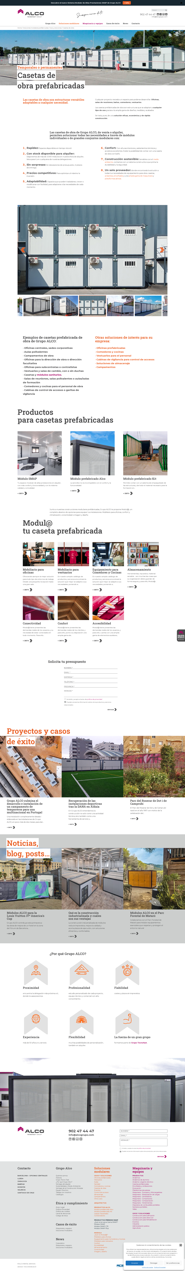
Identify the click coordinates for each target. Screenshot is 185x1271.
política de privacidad (94, 699)
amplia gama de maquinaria (141, 176)
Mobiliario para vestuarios (68, 571)
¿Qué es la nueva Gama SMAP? (106, 1222)
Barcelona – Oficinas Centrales (32, 1176)
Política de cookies (147, 1267)
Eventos (97, 1190)
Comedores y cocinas (110, 351)
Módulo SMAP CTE (101, 1226)
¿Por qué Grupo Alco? (64, 1182)
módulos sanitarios (49, 374)
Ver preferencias (173, 1263)
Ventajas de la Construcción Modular (69, 1188)
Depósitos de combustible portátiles (146, 1205)
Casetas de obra (100, 1188)
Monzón (21, 1187)
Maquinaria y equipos (93, 23)
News (125, 23)
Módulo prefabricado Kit (139, 478)
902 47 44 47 (147, 14)
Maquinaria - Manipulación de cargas (146, 1195)
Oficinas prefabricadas (110, 347)
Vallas (135, 1209)
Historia (59, 1178)
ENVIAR (111, 710)
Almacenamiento (139, 569)
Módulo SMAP (27, 478)
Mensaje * (68, 691)
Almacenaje (98, 1195)
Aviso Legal (60, 1207)
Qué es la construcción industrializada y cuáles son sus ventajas (85, 915)
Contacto (136, 23)
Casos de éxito (112, 23)
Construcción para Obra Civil (143, 1218)
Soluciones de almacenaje (113, 363)
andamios (109, 176)
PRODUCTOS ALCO (102, 1207)
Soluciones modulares (69, 23)
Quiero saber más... (113, 3)
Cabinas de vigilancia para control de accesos (125, 359)
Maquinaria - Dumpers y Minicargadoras (147, 1192)
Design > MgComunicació (27, 1267)
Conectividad (32, 623)
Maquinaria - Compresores (142, 1199)
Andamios (136, 1178)
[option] (92, 250)
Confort (63, 623)
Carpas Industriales (101, 1214)
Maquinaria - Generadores (142, 1197)
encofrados (118, 176)
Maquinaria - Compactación (143, 1201)
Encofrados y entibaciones (142, 1186)
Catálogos (59, 1195)
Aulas (96, 1182)
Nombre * (68, 668)
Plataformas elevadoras (141, 1190)
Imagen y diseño (100, 1252)
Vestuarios (98, 1180)
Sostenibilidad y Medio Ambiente (68, 1186)
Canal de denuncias (63, 1214)
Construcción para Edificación (143, 1216)
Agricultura (137, 1228)
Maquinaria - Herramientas (142, 1203)
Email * (67, 672)
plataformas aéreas (113, 179)
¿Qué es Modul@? (101, 1235)
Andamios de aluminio (141, 1180)
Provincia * (69, 686)
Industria (136, 1224)
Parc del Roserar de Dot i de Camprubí (148, 802)
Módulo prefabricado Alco (87, 478)
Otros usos (98, 1199)
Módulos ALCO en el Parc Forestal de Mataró (147, 914)
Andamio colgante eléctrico (143, 1182)
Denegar (153, 1263)
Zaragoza (22, 1181)
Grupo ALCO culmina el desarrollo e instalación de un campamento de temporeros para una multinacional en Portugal (25, 806)
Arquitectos (100, 1203)
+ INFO (21, 493)
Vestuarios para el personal (113, 355)
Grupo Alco (50, 23)
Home (20, 28)
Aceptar (134, 1263)
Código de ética (62, 1216)
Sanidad (97, 1184)
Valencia (22, 1190)
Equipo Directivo (62, 1190)
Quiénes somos (62, 1176)
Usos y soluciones (56, 28)
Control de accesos (101, 1192)
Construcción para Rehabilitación (145, 1220)
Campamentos (105, 367)
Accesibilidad (101, 623)
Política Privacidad (160, 1267)
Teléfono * (69, 682)
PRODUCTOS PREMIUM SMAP (106, 1220)
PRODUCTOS (138, 1176)
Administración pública (141, 1226)
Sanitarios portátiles (140, 1207)
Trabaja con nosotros (63, 1192)
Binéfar (21, 1184)
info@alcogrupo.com (159, 17)
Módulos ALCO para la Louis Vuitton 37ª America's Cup (25, 915)
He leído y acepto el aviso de (84, 699)
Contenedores (99, 1216)
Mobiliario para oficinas (33, 571)
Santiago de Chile (26, 1193)
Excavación (137, 1188)
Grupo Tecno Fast (62, 1180)
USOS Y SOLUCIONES (103, 1176)
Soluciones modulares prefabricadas (35, 28)
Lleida (20, 1178)
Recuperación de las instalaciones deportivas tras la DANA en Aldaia (85, 803)
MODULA (98, 1233)
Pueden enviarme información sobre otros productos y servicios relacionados (144, 1151)
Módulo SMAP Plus (101, 1228)
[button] (181, 1245)
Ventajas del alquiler (63, 1184)
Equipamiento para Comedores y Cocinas (106, 571)
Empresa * (68, 677)
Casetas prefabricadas (141, 1184)
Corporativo (60, 1243)
